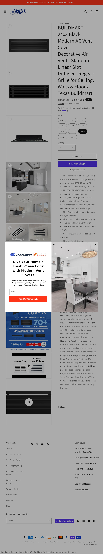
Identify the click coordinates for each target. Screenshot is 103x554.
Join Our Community (28, 299)
